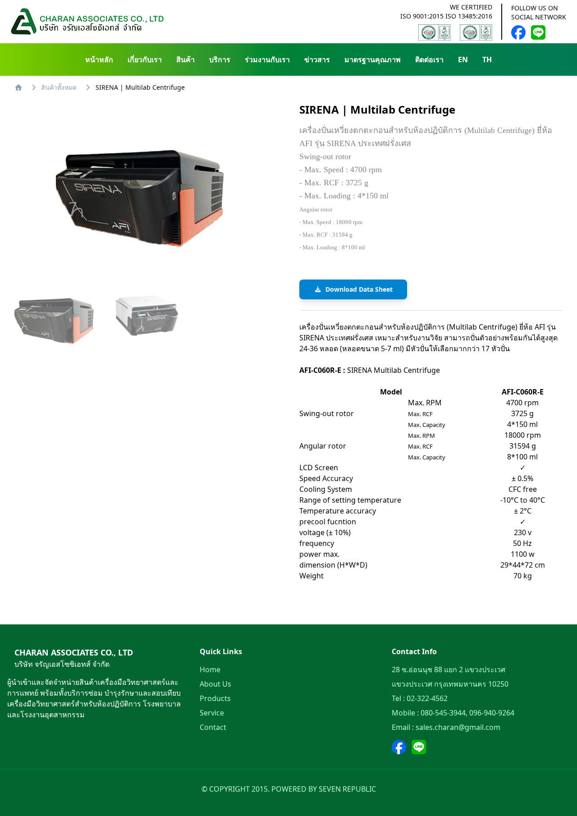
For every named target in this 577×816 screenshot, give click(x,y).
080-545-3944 (443, 713)
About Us (215, 684)
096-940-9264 (491, 713)
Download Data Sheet (359, 289)
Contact (213, 727)
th (487, 59)
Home (210, 669)
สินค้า (185, 59)
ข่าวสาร (317, 59)
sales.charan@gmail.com (458, 727)
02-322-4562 (427, 698)
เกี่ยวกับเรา (145, 59)
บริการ (219, 59)
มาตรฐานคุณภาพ (372, 59)
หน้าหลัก (99, 59)
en (463, 59)
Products (215, 698)
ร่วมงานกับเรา (267, 59)
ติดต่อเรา (429, 59)
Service (212, 713)
